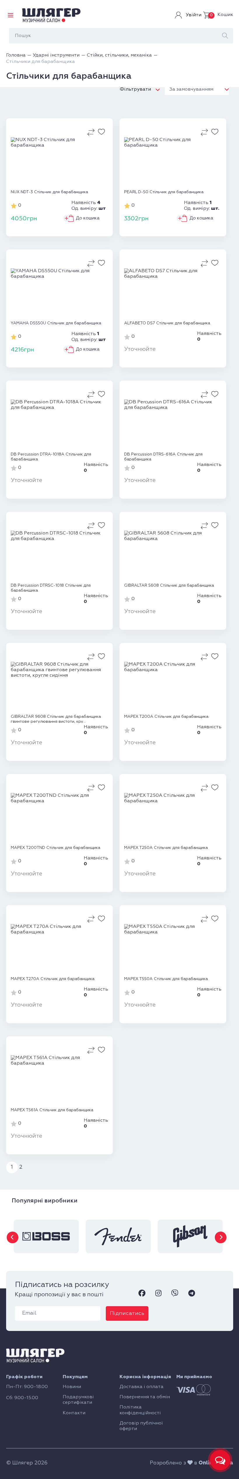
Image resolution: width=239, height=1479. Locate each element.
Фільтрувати (135, 89)
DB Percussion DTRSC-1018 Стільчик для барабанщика (51, 587)
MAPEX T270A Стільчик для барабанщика (52, 979)
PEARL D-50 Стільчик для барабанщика (163, 192)
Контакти (74, 1413)
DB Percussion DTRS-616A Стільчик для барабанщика (163, 456)
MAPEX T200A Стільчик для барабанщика (166, 717)
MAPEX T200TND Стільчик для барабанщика (55, 848)
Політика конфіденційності (140, 1410)
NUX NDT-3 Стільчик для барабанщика (49, 192)
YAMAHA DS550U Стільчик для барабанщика (56, 323)
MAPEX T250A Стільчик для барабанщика (166, 848)
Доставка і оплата (141, 1387)
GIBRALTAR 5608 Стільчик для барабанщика (169, 585)
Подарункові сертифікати (78, 1400)
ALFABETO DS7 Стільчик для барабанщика (167, 323)
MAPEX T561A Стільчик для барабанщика (52, 1110)
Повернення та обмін (144, 1397)
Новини (72, 1387)
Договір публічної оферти (141, 1426)
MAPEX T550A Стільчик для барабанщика (166, 979)
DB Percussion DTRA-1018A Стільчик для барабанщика (51, 456)
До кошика (88, 218)
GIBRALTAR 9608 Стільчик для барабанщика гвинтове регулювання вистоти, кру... (56, 719)
